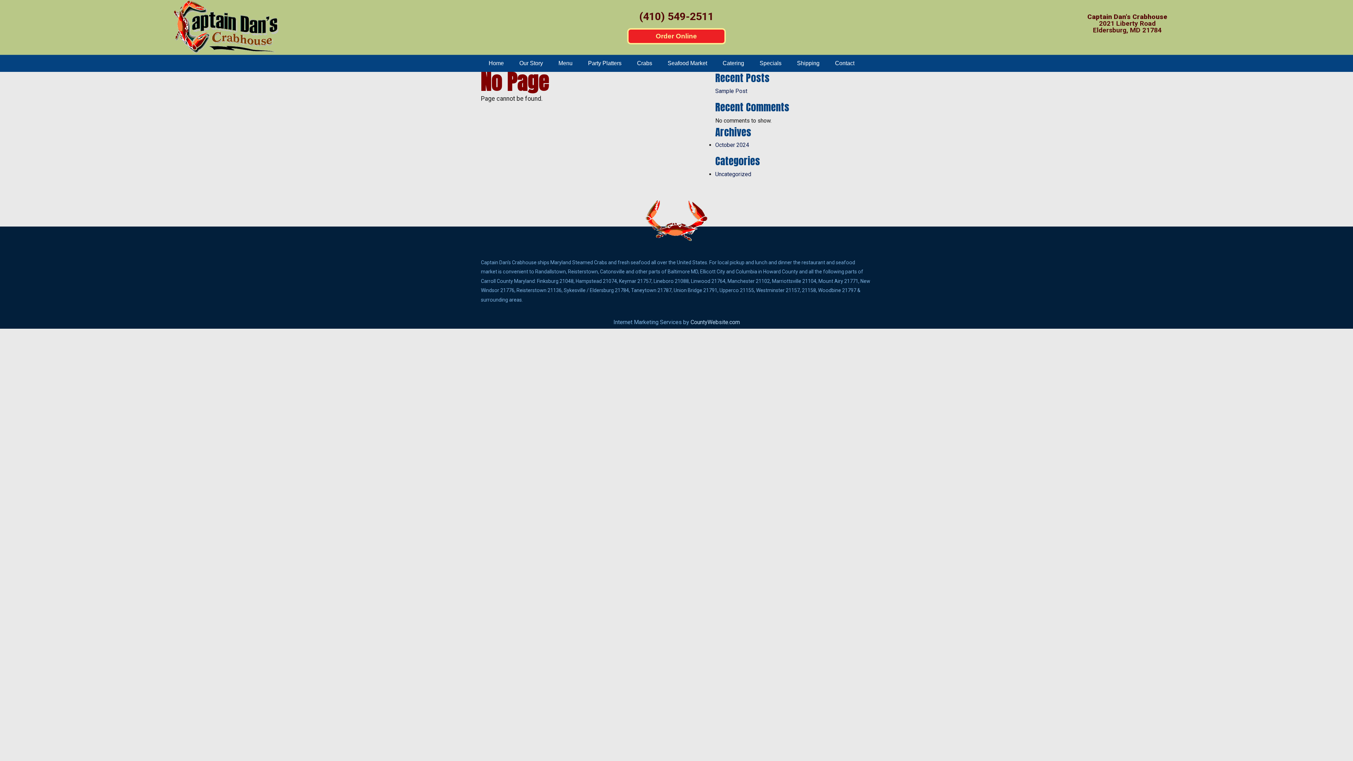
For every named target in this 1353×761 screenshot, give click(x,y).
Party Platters (605, 63)
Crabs (644, 63)
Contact (844, 63)
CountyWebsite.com (715, 322)
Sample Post (731, 91)
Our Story (531, 63)
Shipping (808, 63)
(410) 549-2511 (676, 16)
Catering (733, 63)
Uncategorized (733, 174)
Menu (565, 63)
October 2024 (732, 145)
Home (496, 63)
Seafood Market (687, 63)
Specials (770, 63)
